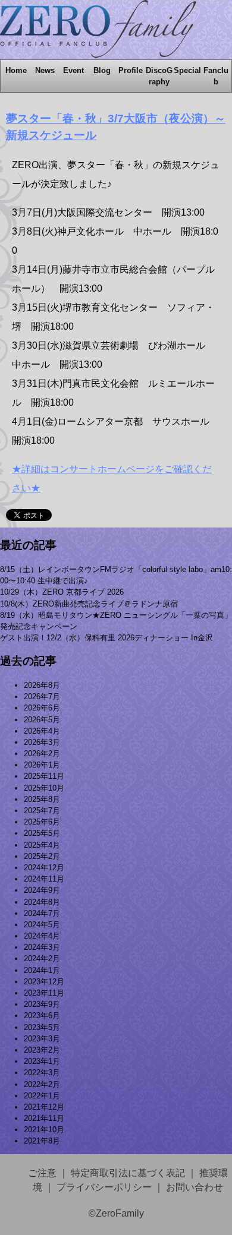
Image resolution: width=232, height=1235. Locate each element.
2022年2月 (42, 1084)
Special (187, 70)
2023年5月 (42, 1027)
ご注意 (42, 1173)
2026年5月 (42, 719)
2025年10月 (44, 788)
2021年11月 (44, 1118)
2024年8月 (42, 902)
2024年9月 (42, 890)
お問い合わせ (194, 1187)
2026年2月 (42, 753)
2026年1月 (42, 764)
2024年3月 (42, 947)
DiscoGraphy (159, 76)
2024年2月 (42, 958)
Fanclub (215, 76)
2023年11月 (44, 992)
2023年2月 (42, 1050)
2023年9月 (42, 1004)
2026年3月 (42, 742)
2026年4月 (42, 731)
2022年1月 (42, 1095)
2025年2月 (42, 856)
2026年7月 (42, 696)
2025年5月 (42, 833)
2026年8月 (42, 685)
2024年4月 (42, 935)
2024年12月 (44, 867)
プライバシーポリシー (104, 1187)
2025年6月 (42, 821)
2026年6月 (42, 707)
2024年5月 (42, 924)
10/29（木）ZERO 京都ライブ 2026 (62, 592)
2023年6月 (42, 1015)
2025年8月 (42, 799)
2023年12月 (44, 981)
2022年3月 (42, 1072)
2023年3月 (42, 1038)
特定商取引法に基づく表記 (128, 1173)
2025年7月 (42, 810)
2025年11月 (44, 776)
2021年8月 (42, 1140)
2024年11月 (44, 878)
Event (73, 70)
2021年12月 (44, 1107)
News (45, 70)
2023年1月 (42, 1061)
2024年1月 (42, 970)
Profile (130, 70)
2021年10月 (44, 1129)
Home (16, 70)
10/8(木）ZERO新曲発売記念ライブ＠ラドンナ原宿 (89, 603)
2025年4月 (42, 845)
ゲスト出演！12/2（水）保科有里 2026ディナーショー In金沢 (106, 637)
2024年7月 (42, 913)
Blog (102, 70)
